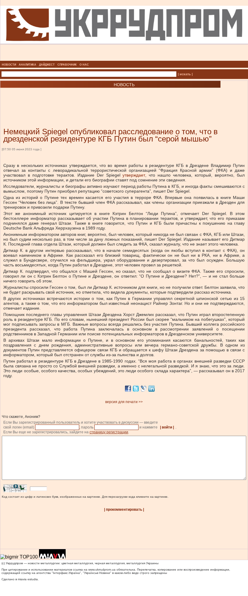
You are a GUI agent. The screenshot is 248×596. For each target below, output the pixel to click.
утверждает (133, 175)
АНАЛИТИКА (27, 64)
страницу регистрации (109, 432)
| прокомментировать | (124, 509)
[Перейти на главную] (124, 59)
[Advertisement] (72, 99)
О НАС (84, 64)
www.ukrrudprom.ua (102, 569)
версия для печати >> (124, 402)
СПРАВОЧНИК (67, 64)
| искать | (185, 74)
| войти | (167, 427)
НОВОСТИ (9, 64)
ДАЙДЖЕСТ (47, 64)
